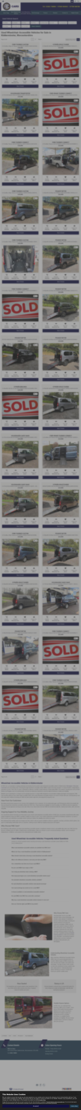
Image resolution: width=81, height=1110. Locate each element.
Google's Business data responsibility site (56, 1102)
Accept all (36, 1106)
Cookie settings (74, 1106)
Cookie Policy (42, 1100)
